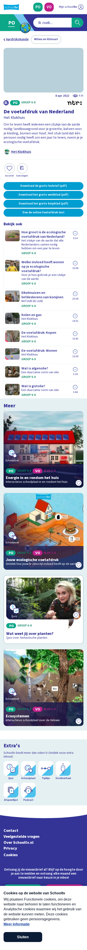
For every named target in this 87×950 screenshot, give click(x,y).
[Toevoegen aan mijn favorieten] (78, 483)
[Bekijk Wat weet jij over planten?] (43, 609)
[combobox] (52, 22)
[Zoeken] (77, 22)
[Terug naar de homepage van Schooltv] (11, 7)
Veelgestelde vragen (21, 836)
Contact (11, 830)
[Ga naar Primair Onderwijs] (12, 22)
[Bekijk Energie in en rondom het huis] (43, 449)
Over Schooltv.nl (18, 842)
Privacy (10, 848)
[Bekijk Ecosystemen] (43, 687)
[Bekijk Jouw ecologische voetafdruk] (43, 531)
